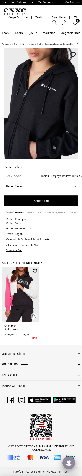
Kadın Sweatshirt (14, 329)
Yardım (39, 17)
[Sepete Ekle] (34, 316)
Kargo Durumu (18, 17)
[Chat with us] (68, 463)
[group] (41, 103)
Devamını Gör (14, 250)
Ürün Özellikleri (15, 212)
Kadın (19, 33)
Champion (13, 166)
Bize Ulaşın (58, 17)
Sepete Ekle (41, 201)
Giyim (25, 44)
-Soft (17, 472)
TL (75, 17)
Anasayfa (6, 44)
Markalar (49, 33)
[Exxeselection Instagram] (21, 401)
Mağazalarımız (70, 33)
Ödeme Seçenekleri (56, 212)
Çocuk (32, 33)
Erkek (5, 33)
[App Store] (39, 401)
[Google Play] (64, 401)
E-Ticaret (27, 472)
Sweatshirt (36, 44)
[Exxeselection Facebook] (10, 401)
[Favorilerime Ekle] (35, 271)
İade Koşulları (34, 212)
